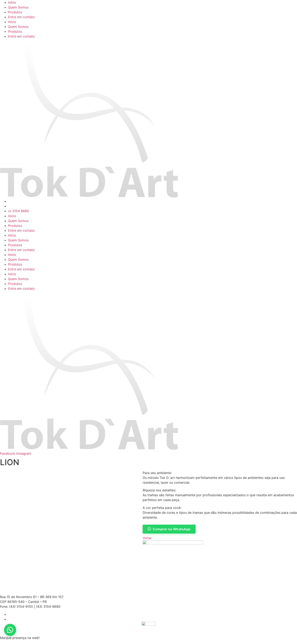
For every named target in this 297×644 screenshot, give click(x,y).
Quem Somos (18, 7)
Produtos (15, 12)
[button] (10, 630)
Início (12, 2)
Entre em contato (21, 17)
